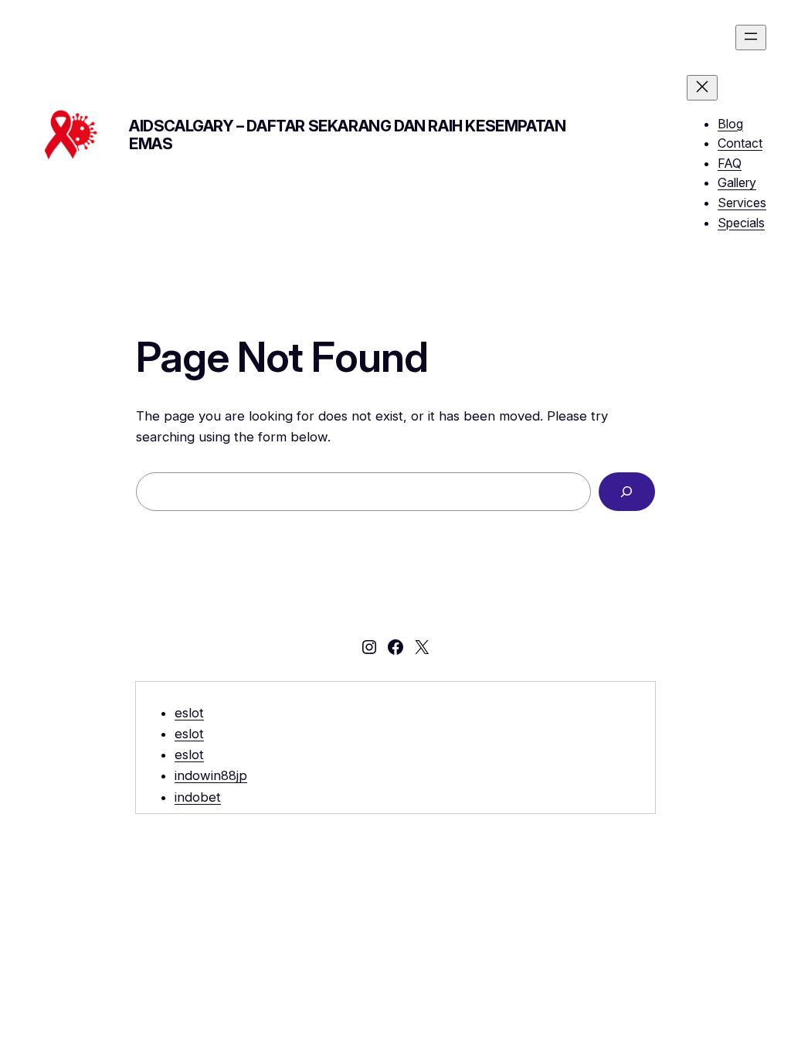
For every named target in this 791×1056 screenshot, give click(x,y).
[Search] (627, 492)
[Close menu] (702, 87)
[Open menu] (750, 37)
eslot (189, 712)
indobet (198, 797)
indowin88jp (211, 775)
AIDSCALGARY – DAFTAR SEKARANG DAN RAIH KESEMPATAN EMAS (347, 135)
